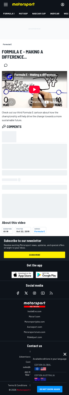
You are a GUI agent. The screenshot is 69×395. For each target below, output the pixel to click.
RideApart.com (34, 337)
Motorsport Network (28, 389)
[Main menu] (5, 4)
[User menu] (62, 4)
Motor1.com (34, 316)
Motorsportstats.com (34, 332)
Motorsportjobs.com (35, 321)
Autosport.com (34, 326)
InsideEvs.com (34, 311)
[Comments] (7, 65)
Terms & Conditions (17, 385)
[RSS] (51, 293)
